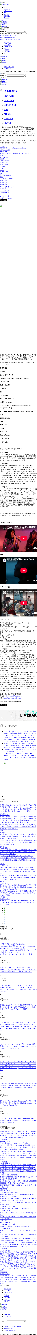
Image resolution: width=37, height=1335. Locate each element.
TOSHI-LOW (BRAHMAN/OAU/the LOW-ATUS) (16, 153)
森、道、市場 (4, 196)
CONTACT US (8, 68)
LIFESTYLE (8, 11)
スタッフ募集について (11, 1330)
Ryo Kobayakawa (5, 175)
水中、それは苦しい (7, 187)
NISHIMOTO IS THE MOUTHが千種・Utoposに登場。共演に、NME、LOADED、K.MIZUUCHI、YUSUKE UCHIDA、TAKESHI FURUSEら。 (18, 1046)
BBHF (2, 159)
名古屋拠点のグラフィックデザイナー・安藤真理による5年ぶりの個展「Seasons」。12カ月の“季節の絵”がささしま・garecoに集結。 (18, 1120)
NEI (1, 177)
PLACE (6, 18)
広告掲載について (10, 1328)
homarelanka (4, 171)
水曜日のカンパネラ (7, 198)
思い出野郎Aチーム (6, 178)
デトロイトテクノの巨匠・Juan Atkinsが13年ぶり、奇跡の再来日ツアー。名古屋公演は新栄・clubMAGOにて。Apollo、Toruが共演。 (18, 1103)
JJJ (1, 173)
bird (1, 194)
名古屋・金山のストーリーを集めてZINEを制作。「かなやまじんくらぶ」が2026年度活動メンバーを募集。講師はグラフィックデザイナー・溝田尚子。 (18, 1007)
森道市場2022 (4, 164)
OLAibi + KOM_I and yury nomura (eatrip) (13, 148)
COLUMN (7, 9)
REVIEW (7, 1301)
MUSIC (6, 14)
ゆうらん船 (4, 162)
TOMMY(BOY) (5, 157)
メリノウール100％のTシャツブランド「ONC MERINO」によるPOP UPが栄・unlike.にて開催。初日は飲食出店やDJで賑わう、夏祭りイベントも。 (18, 970)
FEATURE (7, 7)
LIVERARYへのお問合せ (12, 1326)
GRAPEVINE (4, 192)
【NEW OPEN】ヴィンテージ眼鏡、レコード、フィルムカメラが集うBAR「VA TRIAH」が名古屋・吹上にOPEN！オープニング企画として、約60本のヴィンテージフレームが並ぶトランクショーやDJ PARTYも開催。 (18, 1026)
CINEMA (7, 16)
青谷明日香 (4, 184)
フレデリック (4, 191)
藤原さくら (4, 182)
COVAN (2, 166)
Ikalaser (2, 146)
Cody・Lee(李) (5, 150)
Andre (2, 168)
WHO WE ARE (9, 67)
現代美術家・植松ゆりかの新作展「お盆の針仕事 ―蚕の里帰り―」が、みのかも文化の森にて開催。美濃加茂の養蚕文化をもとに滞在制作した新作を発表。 (18, 1085)
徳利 (1, 155)
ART (5, 12)
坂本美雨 (3, 189)
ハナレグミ (4, 180)
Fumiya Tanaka (4, 160)
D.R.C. (2, 170)
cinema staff (3, 152)
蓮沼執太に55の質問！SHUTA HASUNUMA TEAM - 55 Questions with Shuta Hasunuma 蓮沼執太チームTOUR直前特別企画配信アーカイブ (20, 745)
